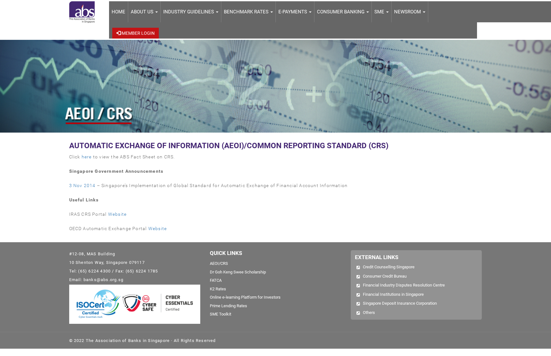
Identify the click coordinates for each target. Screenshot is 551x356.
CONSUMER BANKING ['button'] (341, 12)
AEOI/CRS (219, 263)
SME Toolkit (220, 314)
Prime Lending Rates (228, 305)
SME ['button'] (380, 12)
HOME (118, 12)
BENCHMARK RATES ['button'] (247, 12)
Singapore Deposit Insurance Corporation (400, 303)
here (87, 156)
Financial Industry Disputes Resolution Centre (404, 285)
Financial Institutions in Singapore (393, 294)
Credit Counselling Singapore (389, 267)
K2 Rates (218, 289)
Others (369, 312)
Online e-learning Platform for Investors (245, 297)
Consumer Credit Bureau (385, 276)
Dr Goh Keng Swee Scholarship (238, 272)
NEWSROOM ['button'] (408, 12)
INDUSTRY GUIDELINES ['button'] (189, 12)
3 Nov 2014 (82, 185)
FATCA (216, 280)
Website (117, 214)
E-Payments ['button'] (293, 12)
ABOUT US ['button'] (143, 12)
